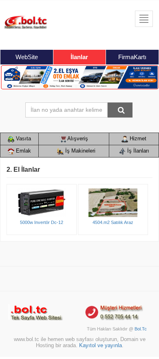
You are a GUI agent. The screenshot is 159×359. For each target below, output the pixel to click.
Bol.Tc (141, 328)
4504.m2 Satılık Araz (113, 222)
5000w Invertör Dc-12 (41, 222)
